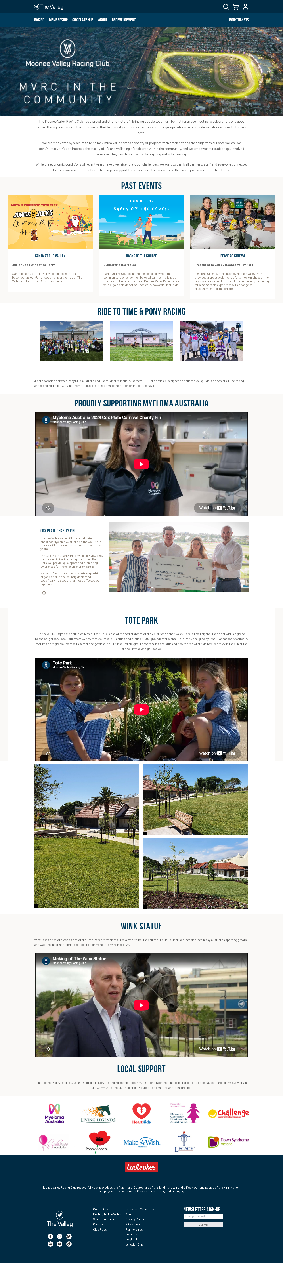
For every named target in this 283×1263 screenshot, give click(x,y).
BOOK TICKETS (239, 19)
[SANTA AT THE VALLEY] (50, 222)
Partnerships (134, 1229)
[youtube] (59, 1244)
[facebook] (50, 1236)
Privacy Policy (134, 1219)
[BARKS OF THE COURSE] (141, 222)
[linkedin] (50, 1244)
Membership (58, 19)
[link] (54, 1113)
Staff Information (105, 1219)
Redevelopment (124, 19)
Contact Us (101, 1209)
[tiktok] (69, 1244)
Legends (131, 1234)
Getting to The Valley (107, 1214)
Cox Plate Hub (83, 19)
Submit (203, 1224)
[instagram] (59, 1236)
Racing (39, 19)
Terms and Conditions (140, 1209)
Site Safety (132, 1224)
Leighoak (131, 1239)
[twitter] (69, 1236)
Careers (98, 1224)
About (102, 19)
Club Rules (100, 1229)
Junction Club (134, 1244)
